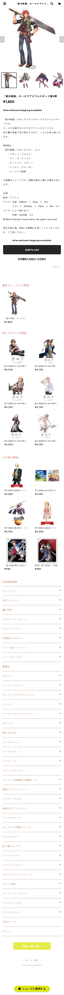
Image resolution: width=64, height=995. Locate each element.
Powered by (29, 965)
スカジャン (8, 676)
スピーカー (8, 723)
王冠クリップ (9, 921)
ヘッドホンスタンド (12, 685)
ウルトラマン (9, 591)
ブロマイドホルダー (12, 799)
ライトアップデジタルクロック (18, 695)
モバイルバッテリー (12, 628)
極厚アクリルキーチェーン (16, 789)
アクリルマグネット (12, 865)
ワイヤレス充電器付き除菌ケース (19, 780)
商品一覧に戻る (32, 946)
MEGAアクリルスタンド (14, 808)
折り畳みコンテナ (11, 846)
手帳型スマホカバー (12, 638)
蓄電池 (5, 666)
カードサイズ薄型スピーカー (17, 827)
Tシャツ (6, 931)
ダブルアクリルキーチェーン (17, 874)
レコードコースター (12, 657)
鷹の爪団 (7, 609)
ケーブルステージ (11, 751)
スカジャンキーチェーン (15, 619)
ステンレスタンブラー (13, 770)
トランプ (7, 704)
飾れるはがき (9, 732)
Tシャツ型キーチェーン (14, 647)
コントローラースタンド (15, 893)
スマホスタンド (10, 836)
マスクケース (9, 761)
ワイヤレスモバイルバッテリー (18, 713)
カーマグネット (10, 742)
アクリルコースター (12, 903)
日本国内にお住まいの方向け (32, 259)
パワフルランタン (11, 855)
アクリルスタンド (11, 817)
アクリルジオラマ (11, 912)
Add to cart (32, 249)
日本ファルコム (10, 600)
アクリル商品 (9, 884)
